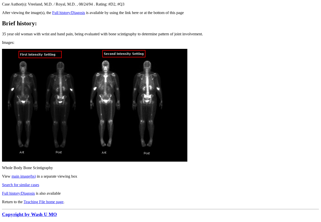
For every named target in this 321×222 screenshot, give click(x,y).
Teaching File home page (43, 202)
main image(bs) (24, 176)
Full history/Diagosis (68, 13)
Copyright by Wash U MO (29, 214)
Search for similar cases (20, 185)
